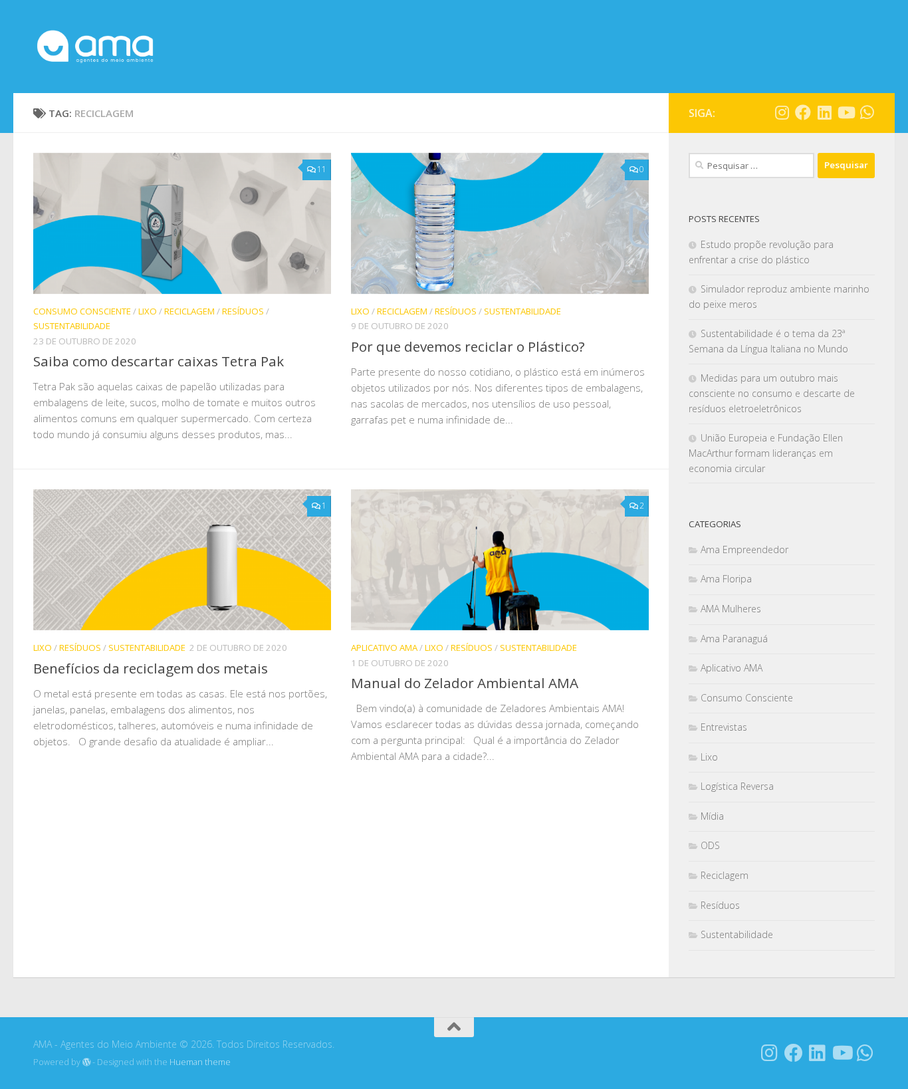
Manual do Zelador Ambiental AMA (464, 682)
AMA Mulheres (731, 608)
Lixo (147, 311)
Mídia (712, 816)
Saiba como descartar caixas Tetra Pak (158, 361)
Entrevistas (724, 727)
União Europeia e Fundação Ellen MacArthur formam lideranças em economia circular (766, 453)
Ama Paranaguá (734, 638)
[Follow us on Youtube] (845, 112)
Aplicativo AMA (384, 648)
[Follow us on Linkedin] (824, 112)
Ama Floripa (726, 578)
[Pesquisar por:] (751, 165)
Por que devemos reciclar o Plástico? (468, 346)
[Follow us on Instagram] (782, 112)
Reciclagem (189, 311)
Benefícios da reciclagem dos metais (150, 668)
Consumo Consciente (82, 311)
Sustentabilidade (71, 326)
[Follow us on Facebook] (803, 112)
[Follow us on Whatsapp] (867, 112)
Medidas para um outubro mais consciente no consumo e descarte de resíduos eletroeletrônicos (772, 393)
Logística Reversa (737, 786)
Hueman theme (200, 1062)
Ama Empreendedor (744, 549)
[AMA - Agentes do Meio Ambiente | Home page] (95, 46)
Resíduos (243, 311)
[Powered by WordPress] (86, 1062)
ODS (710, 845)
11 (321, 169)
